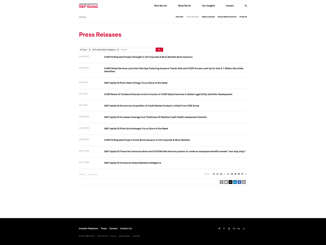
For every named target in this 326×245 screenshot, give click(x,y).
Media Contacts (208, 17)
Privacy (113, 236)
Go (159, 50)
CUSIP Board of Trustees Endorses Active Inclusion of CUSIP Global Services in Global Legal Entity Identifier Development (168, 94)
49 (235, 174)
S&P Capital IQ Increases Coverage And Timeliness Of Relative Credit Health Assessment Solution (155, 117)
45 (221, 174)
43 (214, 174)
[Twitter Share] (230, 182)
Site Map (136, 236)
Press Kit (243, 17)
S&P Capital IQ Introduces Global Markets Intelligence (132, 163)
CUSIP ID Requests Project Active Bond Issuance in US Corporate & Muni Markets (147, 140)
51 (242, 174)
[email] (226, 182)
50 (239, 174)
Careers (230, 6)
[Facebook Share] (239, 182)
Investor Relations (88, 228)
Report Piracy (124, 236)
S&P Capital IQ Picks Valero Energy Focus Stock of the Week (135, 83)
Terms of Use (102, 236)
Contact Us (126, 228)
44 (217, 174)
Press (104, 228)
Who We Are (160, 6)
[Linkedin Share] (235, 182)
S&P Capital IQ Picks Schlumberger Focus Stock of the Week (136, 129)
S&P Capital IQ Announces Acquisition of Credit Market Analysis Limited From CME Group (151, 106)
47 (228, 174)
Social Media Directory (227, 17)
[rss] (221, 182)
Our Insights (208, 6)
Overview (179, 17)
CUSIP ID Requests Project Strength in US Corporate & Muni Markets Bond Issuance (148, 57)
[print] (244, 182)
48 (232, 174)
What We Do (184, 6)
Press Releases (192, 17)
